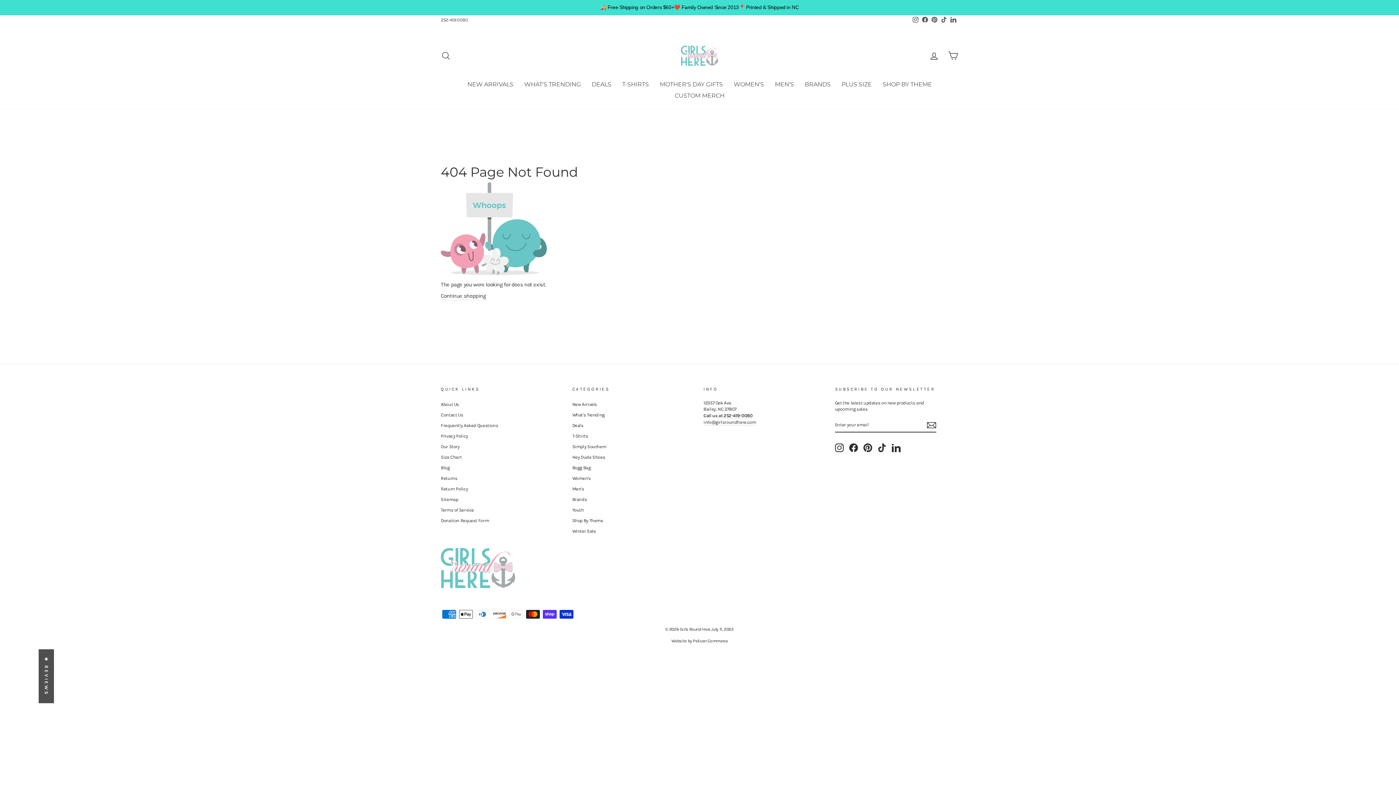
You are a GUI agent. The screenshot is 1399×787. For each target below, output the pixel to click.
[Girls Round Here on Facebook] (853, 447)
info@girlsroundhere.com (730, 422)
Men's (784, 84)
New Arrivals (490, 84)
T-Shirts (635, 84)
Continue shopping (463, 296)
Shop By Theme (907, 84)
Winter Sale (584, 531)
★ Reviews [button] (46, 676)
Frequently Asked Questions (469, 425)
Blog (445, 467)
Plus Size (857, 84)
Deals (601, 84)
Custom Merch (700, 95)
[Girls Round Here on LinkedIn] (896, 447)
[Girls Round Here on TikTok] (882, 447)
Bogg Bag (581, 467)
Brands (818, 84)
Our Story (450, 446)
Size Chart (451, 457)
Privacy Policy (454, 436)
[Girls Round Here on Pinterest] (867, 447)
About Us (450, 404)
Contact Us (452, 415)
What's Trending (552, 84)
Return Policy (454, 489)
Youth (578, 510)
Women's (749, 84)
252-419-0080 (454, 20)
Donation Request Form (465, 520)
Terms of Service (457, 510)
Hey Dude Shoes (589, 457)
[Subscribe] (931, 425)
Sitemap (449, 499)
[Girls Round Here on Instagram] (839, 447)
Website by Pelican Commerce (699, 640)
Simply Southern (589, 446)
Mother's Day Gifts (691, 84)
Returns (449, 478)
